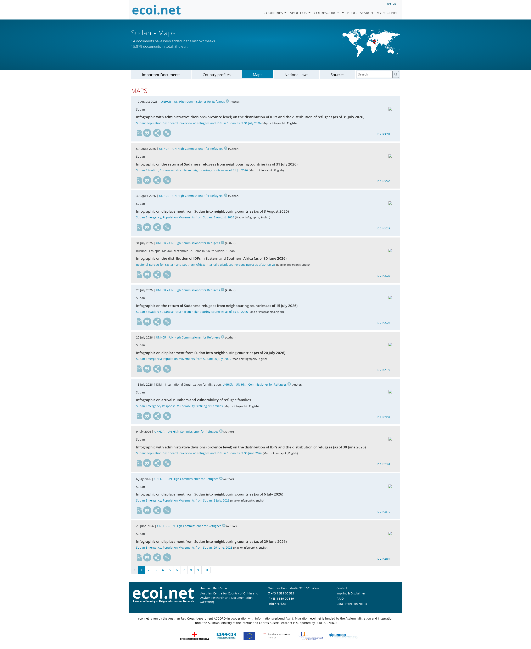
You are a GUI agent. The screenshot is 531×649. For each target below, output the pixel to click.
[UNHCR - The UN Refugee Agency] (343, 636)
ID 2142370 (383, 511)
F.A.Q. (340, 598)
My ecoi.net (387, 12)
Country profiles (217, 74)
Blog (352, 12)
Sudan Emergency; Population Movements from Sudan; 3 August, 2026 (185, 217)
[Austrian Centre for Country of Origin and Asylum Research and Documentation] (226, 636)
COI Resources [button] (327, 12)
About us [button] (298, 12)
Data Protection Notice (352, 604)
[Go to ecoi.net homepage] (156, 9)
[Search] (395, 74)
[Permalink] (167, 133)
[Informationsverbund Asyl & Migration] (310, 636)
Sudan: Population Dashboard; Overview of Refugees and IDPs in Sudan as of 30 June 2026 (199, 453)
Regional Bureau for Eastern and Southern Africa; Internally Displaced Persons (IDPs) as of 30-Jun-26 (205, 265)
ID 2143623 (383, 228)
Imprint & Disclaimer (350, 593)
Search (366, 12)
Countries (274, 12)
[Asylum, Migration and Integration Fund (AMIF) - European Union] (249, 636)
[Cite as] (147, 133)
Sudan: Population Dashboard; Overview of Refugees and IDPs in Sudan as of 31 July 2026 (198, 123)
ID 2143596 (383, 181)
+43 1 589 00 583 (282, 593)
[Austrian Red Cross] (194, 636)
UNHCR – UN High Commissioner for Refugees (193, 101)
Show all (180, 46)
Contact (341, 588)
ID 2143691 (383, 134)
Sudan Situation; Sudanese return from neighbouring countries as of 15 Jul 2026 (192, 312)
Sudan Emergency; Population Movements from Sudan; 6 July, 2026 (182, 500)
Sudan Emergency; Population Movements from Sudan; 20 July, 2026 (183, 359)
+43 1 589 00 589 (282, 598)
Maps (257, 74)
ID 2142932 (383, 417)
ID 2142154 (383, 558)
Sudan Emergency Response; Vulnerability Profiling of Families (179, 406)
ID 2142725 (383, 323)
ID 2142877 (383, 370)
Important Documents (161, 74)
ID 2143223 (383, 276)
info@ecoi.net (277, 604)
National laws (296, 74)
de (394, 3)
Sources (338, 74)
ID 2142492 (383, 464)
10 (206, 570)
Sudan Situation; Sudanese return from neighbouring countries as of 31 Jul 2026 (192, 170)
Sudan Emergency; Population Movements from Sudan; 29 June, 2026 (184, 547)
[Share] (157, 133)
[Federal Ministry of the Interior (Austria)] (277, 636)
